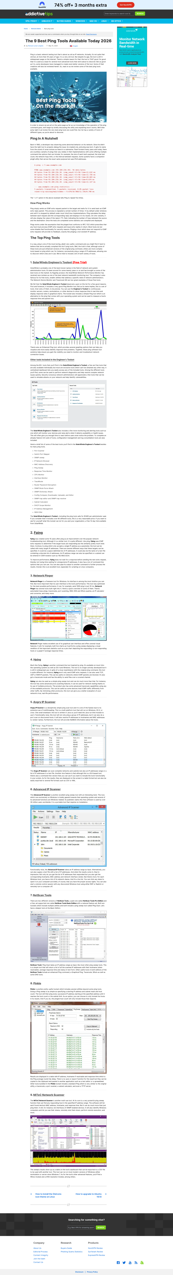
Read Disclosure (91, 34)
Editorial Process (40, 1252)
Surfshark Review (95, 1252)
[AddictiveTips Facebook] (118, 1262)
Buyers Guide (66, 1248)
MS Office (116, 21)
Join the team (39, 1259)
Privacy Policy (92, 1272)
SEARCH (140, 14)
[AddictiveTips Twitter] (124, 1262)
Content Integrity (40, 1255)
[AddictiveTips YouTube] (130, 1262)
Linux (104, 21)
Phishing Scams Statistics (71, 1252)
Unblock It (47, 21)
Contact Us (38, 1262)
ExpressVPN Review (96, 1255)
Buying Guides (64, 21)
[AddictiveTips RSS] (136, 1262)
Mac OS (93, 21)
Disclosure (79, 1272)
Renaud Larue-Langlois (35, 46)
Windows (80, 21)
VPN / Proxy (31, 21)
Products (93, 1242)
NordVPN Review (95, 1248)
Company (38, 1242)
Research (66, 1242)
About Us (37, 1248)
